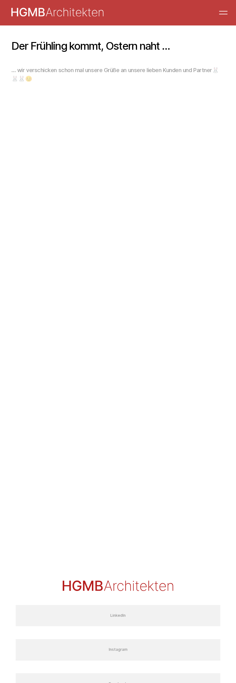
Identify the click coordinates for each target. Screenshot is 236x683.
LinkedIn (118, 615)
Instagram (118, 649)
